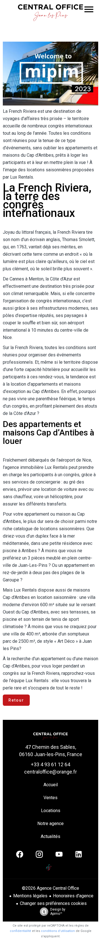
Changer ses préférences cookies (53, 903)
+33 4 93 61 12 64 (50, 764)
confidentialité (20, 931)
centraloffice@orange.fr (50, 772)
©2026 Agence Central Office (50, 888)
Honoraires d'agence (73, 895)
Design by (57, 911)
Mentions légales (30, 895)
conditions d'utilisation (58, 931)
